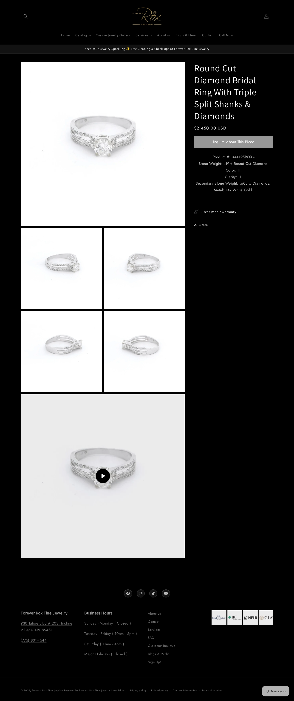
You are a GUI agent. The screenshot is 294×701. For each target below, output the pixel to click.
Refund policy (159, 690)
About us (154, 613)
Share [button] (203, 224)
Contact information (185, 690)
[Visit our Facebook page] (128, 593)
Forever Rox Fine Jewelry (47, 690)
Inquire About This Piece (233, 141)
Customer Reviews (161, 645)
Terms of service (212, 690)
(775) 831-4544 (33, 640)
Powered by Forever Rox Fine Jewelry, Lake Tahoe (94, 690)
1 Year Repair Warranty (218, 211)
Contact (153, 621)
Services (154, 629)
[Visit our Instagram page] (141, 593)
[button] (26, 16)
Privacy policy (138, 690)
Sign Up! (154, 662)
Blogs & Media (159, 654)
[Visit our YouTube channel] (166, 593)
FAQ (151, 637)
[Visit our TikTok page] (153, 593)
